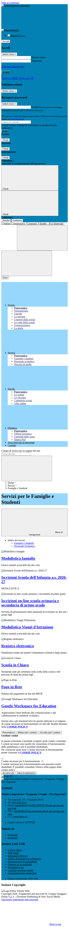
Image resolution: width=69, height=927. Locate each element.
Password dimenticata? (12, 66)
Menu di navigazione (46, 533)
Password (36, 60)
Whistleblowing (16, 867)
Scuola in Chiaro (15, 665)
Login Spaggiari (17, 119)
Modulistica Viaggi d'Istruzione (27, 627)
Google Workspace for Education (28, 706)
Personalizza (9, 732)
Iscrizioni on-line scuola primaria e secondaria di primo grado (30, 603)
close (5, 277)
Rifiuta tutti (27, 732)
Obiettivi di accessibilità (20, 864)
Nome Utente (38, 57)
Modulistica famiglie (18, 558)
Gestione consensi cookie (20, 870)
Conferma (17, 220)
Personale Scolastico (24, 546)
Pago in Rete (11, 687)
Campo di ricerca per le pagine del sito (20, 450)
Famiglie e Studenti (24, 543)
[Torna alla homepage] (34, 223)
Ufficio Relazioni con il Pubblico (24, 858)
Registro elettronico (17, 646)
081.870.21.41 (19, 802)
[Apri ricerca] (42, 238)
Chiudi (5, 140)
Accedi (6, 41)
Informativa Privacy (18, 855)
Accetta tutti (50, 732)
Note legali (13, 853)
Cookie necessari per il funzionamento (21, 761)
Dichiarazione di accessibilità (22, 861)
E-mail (35, 107)
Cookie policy (15, 850)
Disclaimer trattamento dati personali (19, 899)
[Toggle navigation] (26, 263)
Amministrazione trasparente (22, 873)
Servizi (11, 485)
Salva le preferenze (26, 773)
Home (11, 482)
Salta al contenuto (10, 2)
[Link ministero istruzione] (15, 5)
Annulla (6, 220)
